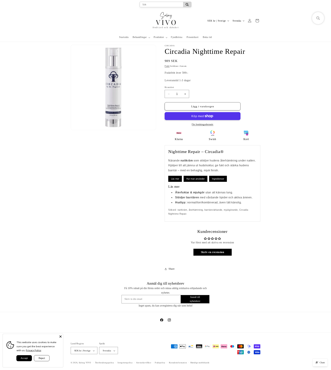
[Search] (187, 4)
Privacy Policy (33, 350)
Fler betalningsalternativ (202, 124)
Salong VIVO (85, 363)
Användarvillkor (143, 363)
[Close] (60, 336)
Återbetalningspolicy (104, 363)
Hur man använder (195, 178)
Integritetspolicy (125, 363)
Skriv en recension (212, 252)
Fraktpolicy (160, 363)
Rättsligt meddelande (199, 363)
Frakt (167, 66)
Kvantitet (169, 87)
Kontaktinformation (178, 363)
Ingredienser (218, 178)
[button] (141, 37)
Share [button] (172, 269)
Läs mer (175, 178)
